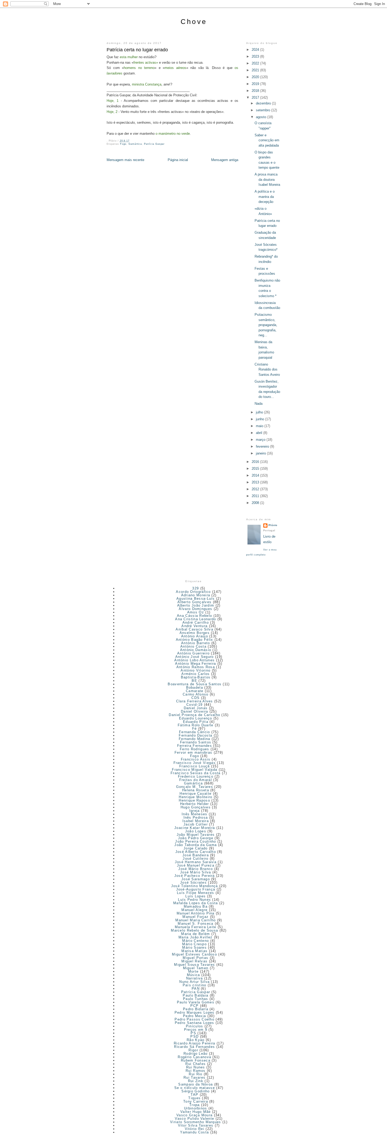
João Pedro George (195, 838)
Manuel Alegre (194, 910)
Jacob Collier (195, 824)
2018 (256, 91)
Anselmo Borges (195, 633)
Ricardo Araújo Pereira (194, 1043)
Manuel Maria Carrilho (195, 920)
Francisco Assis (196, 759)
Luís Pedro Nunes (194, 900)
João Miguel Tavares (196, 835)
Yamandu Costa (194, 1132)
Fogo (123, 144)
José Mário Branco (195, 869)
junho (260, 419)
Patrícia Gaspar (154, 144)
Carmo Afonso (196, 694)
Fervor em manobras (193, 752)
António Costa (193, 646)
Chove (194, 22)
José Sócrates (193, 882)
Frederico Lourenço (195, 776)
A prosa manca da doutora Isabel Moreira (267, 179)
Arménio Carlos (195, 674)
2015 (256, 469)
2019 (256, 84)
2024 (256, 50)
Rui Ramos (196, 1071)
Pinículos (194, 1026)
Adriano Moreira (195, 595)
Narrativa (194, 978)
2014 (256, 475)
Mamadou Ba (195, 906)
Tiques (194, 1098)
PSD (194, 1036)
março (261, 440)
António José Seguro (194, 657)
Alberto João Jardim (195, 605)
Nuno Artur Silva (194, 982)
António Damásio (195, 650)
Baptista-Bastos (196, 677)
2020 (256, 77)
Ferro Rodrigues (194, 749)
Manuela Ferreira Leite (195, 927)
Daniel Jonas (196, 708)
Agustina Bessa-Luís (195, 599)
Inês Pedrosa (195, 817)
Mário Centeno (195, 941)
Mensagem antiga (224, 160)
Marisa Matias (194, 951)
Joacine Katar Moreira (194, 828)
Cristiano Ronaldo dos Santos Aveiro (267, 369)
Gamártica (135, 144)
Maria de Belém (195, 934)
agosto (261, 117)
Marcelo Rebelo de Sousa (194, 930)
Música (193, 975)
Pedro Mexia (194, 1016)
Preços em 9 (195, 1030)
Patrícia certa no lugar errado (137, 49)
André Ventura (194, 626)
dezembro (264, 103)
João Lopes (195, 831)
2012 (256, 489)
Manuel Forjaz (195, 917)
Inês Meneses (194, 814)
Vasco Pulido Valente (194, 1119)
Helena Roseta (195, 790)
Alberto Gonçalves (194, 602)
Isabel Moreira (195, 821)
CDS (195, 698)
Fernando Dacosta (195, 735)
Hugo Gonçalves (196, 807)
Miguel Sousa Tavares (194, 965)
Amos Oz (195, 612)
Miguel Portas (195, 958)
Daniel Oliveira (194, 711)
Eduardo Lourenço (195, 718)
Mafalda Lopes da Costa (195, 903)
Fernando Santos (195, 742)
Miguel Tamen (196, 968)
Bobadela (194, 687)
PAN (196, 989)
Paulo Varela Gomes (195, 1002)
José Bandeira (195, 855)
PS (193, 1033)
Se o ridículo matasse (194, 1088)
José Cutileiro (195, 859)
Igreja (194, 811)
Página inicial (178, 160)
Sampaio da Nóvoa (195, 1084)
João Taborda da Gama (195, 845)
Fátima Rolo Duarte (195, 725)
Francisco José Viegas (194, 763)
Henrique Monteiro (195, 797)
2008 (256, 503)
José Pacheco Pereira (194, 876)
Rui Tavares (194, 1077)
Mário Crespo (194, 944)
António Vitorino (195, 670)
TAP (194, 1095)
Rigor (193, 1050)
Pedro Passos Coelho (194, 1019)
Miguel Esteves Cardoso (194, 954)
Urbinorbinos (195, 1108)
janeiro (261, 453)
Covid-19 (194, 705)
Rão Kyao (195, 1040)
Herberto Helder (194, 804)
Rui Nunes (195, 1067)
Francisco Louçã (194, 766)
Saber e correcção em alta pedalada (267, 140)
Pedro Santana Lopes (194, 1023)
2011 (256, 496)
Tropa (194, 1105)
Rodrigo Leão (195, 1054)
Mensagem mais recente (125, 160)
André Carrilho (195, 622)
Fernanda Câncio (194, 732)
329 (195, 588)
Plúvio (273, 525)
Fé (194, 729)
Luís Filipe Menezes (195, 893)
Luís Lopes (195, 896)
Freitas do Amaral (195, 780)
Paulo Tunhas (195, 999)
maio (260, 426)
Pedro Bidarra (195, 1009)
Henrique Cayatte (195, 794)
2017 (256, 97)
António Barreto (195, 643)
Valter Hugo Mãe (195, 1112)
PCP (194, 1006)
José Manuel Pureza (195, 865)
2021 (256, 70)
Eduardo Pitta (195, 722)
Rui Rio (195, 1074)
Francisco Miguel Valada (194, 770)
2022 (256, 63)
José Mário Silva (195, 872)
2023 (256, 56)
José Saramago (195, 879)
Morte (193, 971)
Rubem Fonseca (195, 1060)
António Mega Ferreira (195, 664)
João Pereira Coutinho (195, 841)
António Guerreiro (193, 653)
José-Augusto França (195, 889)
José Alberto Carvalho (195, 852)
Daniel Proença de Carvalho (194, 715)
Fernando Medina (194, 739)
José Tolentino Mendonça (194, 886)
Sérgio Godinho (195, 1091)
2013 (256, 482)
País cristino (194, 985)
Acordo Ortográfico (193, 592)
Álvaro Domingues (195, 609)
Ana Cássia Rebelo (194, 616)
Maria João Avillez (195, 937)
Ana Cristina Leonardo (195, 619)
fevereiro (263, 446)
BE (194, 681)
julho (260, 412)
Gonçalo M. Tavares (194, 787)
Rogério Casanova (194, 1057)
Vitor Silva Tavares (196, 1125)
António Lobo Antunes (194, 660)
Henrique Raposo (194, 800)
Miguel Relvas (194, 961)
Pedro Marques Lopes (195, 1012)
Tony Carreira (195, 1101)
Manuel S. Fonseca (195, 924)
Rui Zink (195, 1081)
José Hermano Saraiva (195, 862)
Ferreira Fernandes (194, 746)
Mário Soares (194, 947)
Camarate (194, 691)
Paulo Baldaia (195, 995)
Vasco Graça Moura (194, 1115)
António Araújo (194, 636)
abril (259, 433)
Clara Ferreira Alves (194, 701)
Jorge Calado (195, 848)
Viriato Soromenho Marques (195, 1122)
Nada (258, 404)
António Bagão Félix (194, 640)
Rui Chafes (195, 1064)
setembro (263, 110)
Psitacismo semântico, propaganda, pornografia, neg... (266, 325)
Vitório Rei (194, 1129)
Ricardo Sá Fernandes (194, 1047)
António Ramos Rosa (195, 667)
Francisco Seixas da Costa (196, 773)
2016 (256, 462)
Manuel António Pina (196, 913)
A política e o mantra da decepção (265, 196)
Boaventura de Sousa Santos (194, 684)
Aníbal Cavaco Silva (194, 629)
